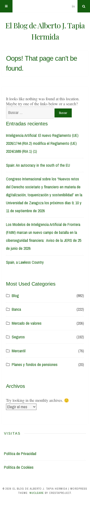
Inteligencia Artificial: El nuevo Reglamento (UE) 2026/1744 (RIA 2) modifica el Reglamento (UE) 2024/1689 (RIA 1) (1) (42, 143)
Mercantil (19, 351)
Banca (16, 309)
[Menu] (6, 6)
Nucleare (37, 493)
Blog (15, 295)
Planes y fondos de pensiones (35, 364)
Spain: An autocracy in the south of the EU (38, 165)
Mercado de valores (27, 323)
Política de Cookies (19, 467)
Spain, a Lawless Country (25, 262)
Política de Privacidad (20, 453)
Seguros (18, 337)
